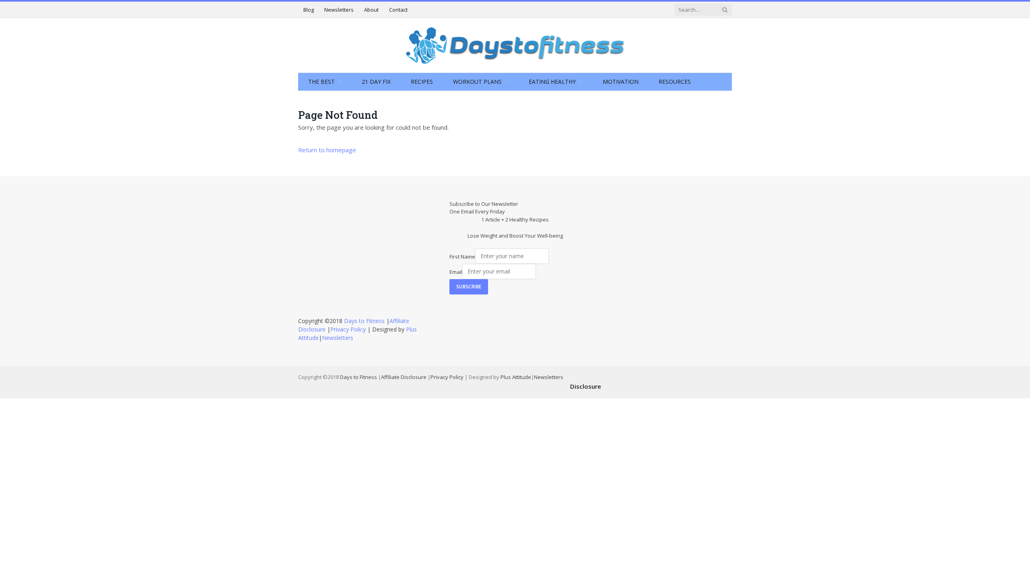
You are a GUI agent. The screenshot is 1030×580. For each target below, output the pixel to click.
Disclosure (585, 386)
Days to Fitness (364, 321)
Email (455, 271)
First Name (462, 256)
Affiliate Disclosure (403, 377)
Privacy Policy (348, 329)
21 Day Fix (376, 81)
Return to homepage (327, 150)
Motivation (621, 81)
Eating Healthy (552, 81)
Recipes (422, 81)
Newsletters (339, 9)
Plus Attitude (516, 377)
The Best (321, 81)
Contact (398, 9)
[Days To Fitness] (515, 45)
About (371, 9)
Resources (675, 81)
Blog (308, 9)
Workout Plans (477, 81)
